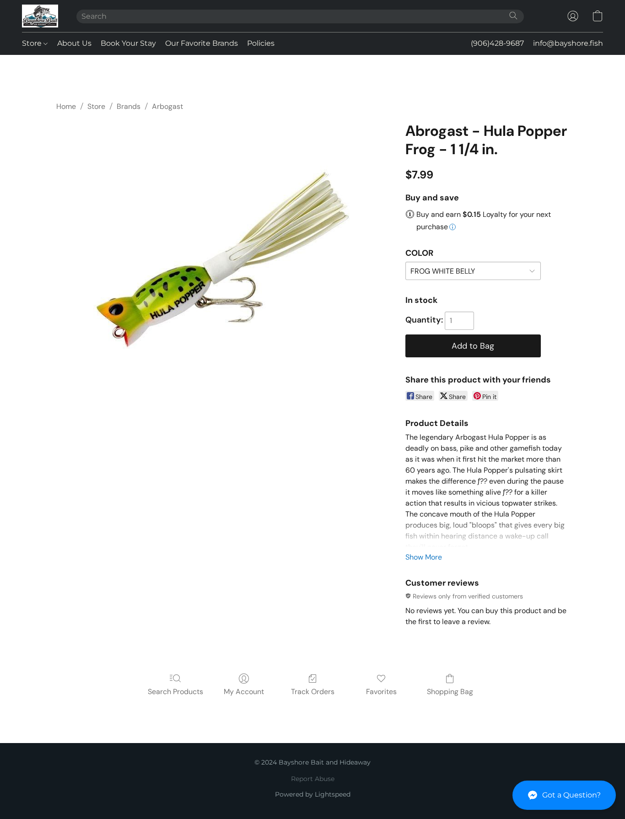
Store (32, 43)
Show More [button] (423, 557)
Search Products (175, 691)
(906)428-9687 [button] (497, 43)
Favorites (381, 691)
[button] (564, 795)
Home (66, 106)
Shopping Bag (450, 691)
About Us (74, 43)
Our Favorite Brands (201, 43)
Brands (128, 106)
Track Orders (312, 691)
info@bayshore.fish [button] (568, 43)
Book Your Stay (128, 43)
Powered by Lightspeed (312, 794)
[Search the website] (513, 15)
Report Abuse (312, 779)
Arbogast (167, 106)
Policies (261, 43)
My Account (244, 691)
